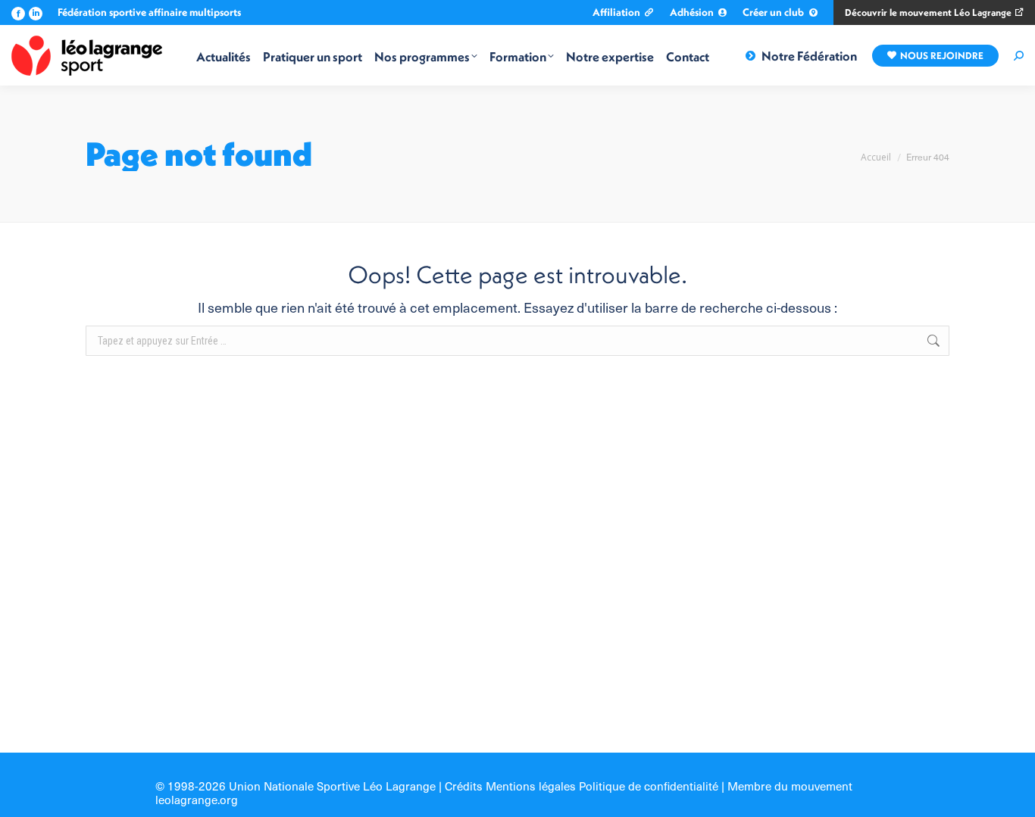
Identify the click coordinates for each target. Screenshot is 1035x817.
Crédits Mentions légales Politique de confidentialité (581, 785)
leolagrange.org (196, 799)
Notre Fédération (809, 56)
